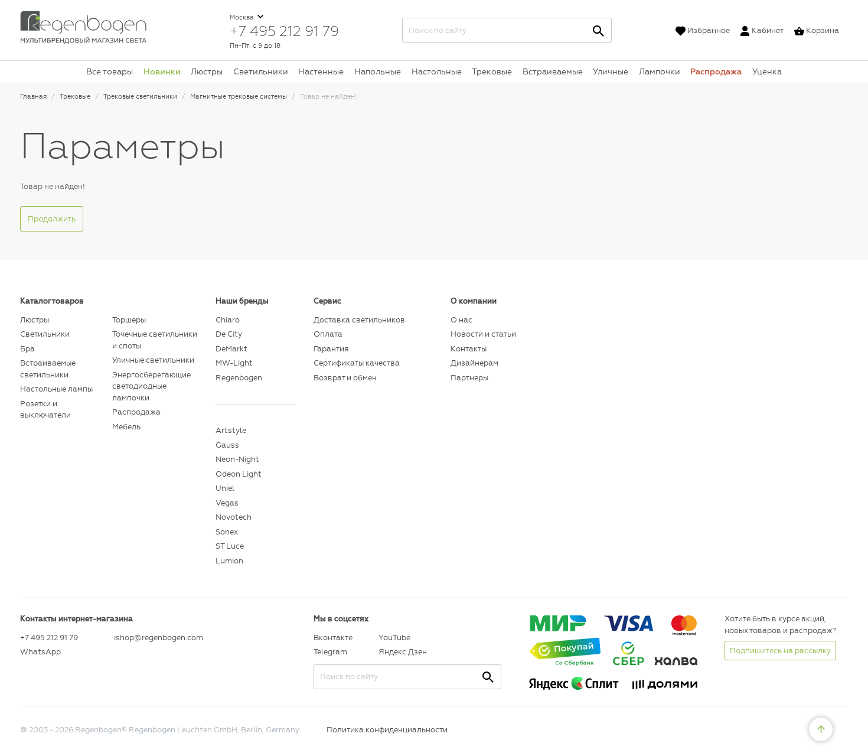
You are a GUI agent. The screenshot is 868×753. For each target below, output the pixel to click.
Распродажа (716, 71)
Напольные (377, 71)
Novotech (234, 517)
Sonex (227, 531)
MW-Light (234, 362)
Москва (243, 17)
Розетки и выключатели (45, 409)
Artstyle (231, 430)
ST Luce (230, 546)
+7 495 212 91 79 (284, 31)
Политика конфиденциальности (387, 729)
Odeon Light (239, 474)
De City (229, 334)
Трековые (492, 71)
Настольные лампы (56, 388)
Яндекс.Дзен (402, 651)
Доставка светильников (359, 319)
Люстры (207, 71)
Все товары (109, 71)
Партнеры (469, 377)
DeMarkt (231, 348)
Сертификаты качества (357, 362)
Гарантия (331, 348)
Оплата (328, 334)
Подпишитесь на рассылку (780, 650)
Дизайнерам (474, 362)
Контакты (469, 348)
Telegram (330, 651)
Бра (27, 348)
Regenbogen (239, 377)
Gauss (227, 445)
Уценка (767, 71)
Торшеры (129, 319)
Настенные (321, 71)
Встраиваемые (553, 71)
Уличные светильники (153, 360)
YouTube (394, 637)
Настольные (437, 71)
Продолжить (52, 218)
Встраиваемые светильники (48, 368)
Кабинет (768, 30)
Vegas (227, 502)
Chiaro (228, 319)
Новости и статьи (483, 334)
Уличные (610, 71)
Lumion (229, 560)
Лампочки (659, 71)
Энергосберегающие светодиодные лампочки (151, 386)
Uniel (225, 488)
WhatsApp (40, 651)
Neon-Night (237, 459)
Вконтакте (333, 637)
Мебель (126, 426)
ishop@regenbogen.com (158, 637)
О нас (461, 319)
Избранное (708, 30)
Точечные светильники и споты (154, 340)
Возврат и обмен (345, 377)
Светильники (260, 71)
